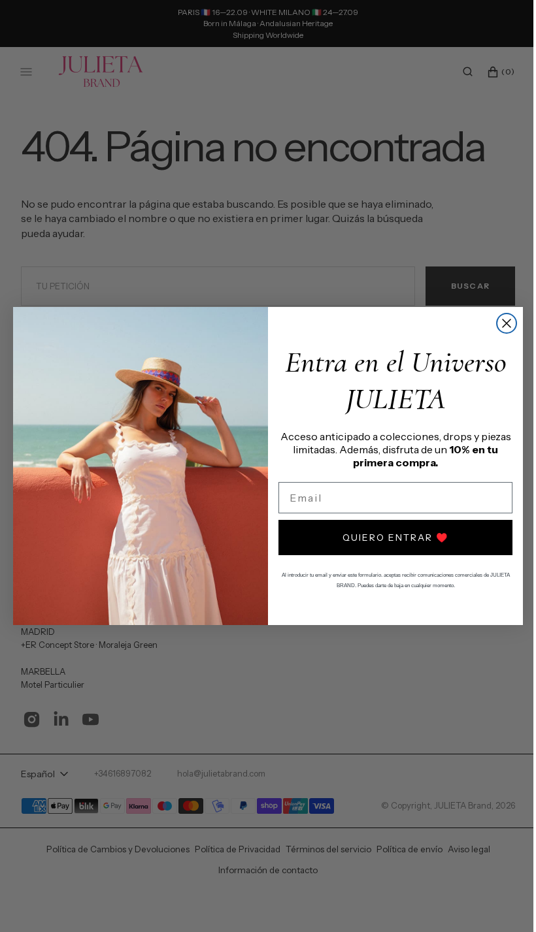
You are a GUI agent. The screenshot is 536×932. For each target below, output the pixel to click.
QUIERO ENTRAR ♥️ (391, 537)
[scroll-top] (496, 902)
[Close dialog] (502, 323)
